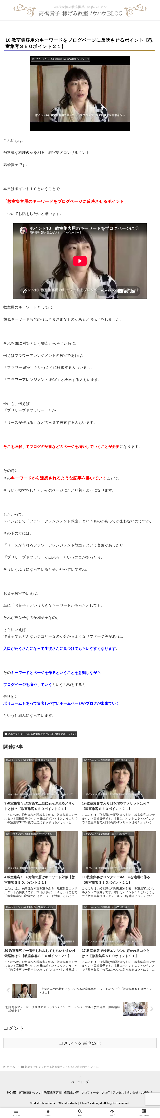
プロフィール (90, 1092)
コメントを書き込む (80, 1043)
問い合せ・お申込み (140, 1092)
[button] (147, 756)
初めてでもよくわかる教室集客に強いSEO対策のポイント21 (42, 733)
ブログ (105, 1092)
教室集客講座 (53, 1092)
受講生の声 (71, 1092)
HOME (11, 1092)
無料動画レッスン (30, 1092)
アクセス (118, 1092)
